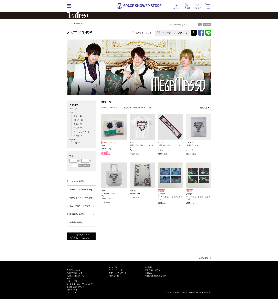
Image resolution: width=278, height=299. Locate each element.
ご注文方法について (74, 273)
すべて (73, 109)
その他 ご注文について (75, 287)
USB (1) (77, 143)
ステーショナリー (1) (82, 132)
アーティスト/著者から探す (81, 189)
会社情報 (148, 267)
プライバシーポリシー (153, 270)
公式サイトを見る (143, 33)
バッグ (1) (78, 128)
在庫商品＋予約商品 (109, 108)
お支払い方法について (75, 276)
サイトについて (73, 292)
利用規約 (148, 273)
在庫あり (125, 108)
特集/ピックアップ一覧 (117, 273)
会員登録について (74, 270)
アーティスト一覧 (115, 270)
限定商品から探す (77, 214)
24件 (150, 108)
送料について (72, 279)
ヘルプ (69, 267)
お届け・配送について (75, 281)
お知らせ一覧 (114, 276)
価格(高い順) (138, 108)
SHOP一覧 (113, 267)
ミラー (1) (78, 116)
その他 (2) (78, 136)
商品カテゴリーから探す (80, 206)
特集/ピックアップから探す (81, 198)
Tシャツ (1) (78, 120)
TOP (68, 24)
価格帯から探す (76, 222)
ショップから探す (77, 181)
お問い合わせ (72, 290)
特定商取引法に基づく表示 (155, 276)
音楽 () (73, 140)
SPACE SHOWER (188, 287)
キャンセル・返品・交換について (80, 284)
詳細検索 (207, 25)
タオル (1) (78, 124)
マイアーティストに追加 (174, 33)
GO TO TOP (204, 258)
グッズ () (73, 113)
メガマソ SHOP (78, 24)
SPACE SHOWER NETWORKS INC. (187, 292)
